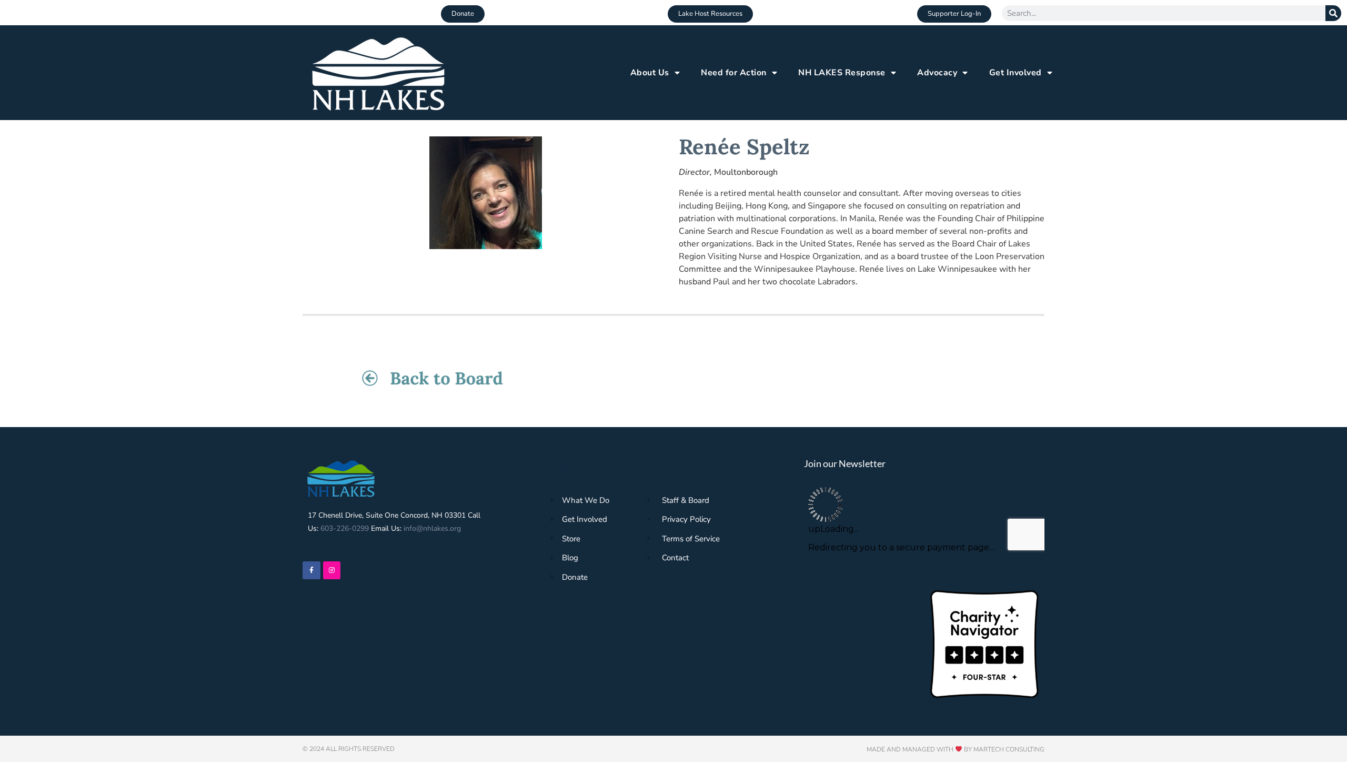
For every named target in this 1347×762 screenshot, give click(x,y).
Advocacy (937, 72)
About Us (649, 72)
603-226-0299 (344, 528)
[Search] (1333, 13)
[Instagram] (332, 570)
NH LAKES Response (842, 72)
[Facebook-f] (311, 570)
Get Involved (1015, 72)
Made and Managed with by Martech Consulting (955, 749)
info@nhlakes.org (432, 528)
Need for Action (734, 72)
